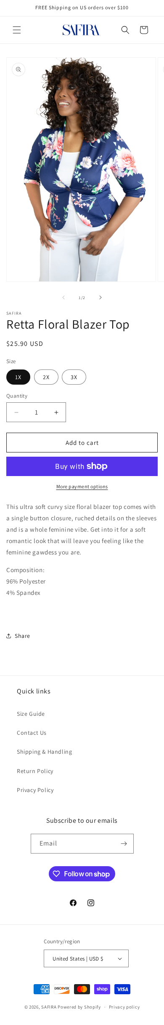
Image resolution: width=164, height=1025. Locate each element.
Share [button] (22, 636)
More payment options (82, 486)
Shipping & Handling (44, 751)
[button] (17, 30)
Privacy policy (124, 1007)
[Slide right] (100, 297)
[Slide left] (63, 297)
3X (74, 377)
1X (18, 377)
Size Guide (31, 713)
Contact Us (32, 732)
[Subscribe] (124, 844)
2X (46, 377)
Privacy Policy (35, 790)
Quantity (16, 395)
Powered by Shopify (79, 1007)
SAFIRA (48, 1007)
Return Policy (35, 771)
